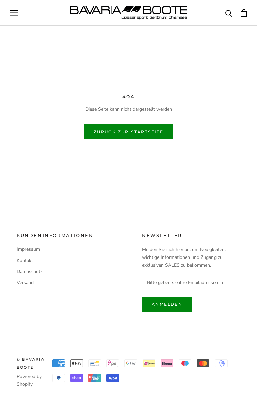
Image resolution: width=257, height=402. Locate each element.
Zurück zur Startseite (128, 131)
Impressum (28, 249)
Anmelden (167, 304)
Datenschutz (29, 271)
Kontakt (25, 260)
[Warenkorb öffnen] (244, 13)
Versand (25, 282)
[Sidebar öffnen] (14, 13)
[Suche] (228, 12)
